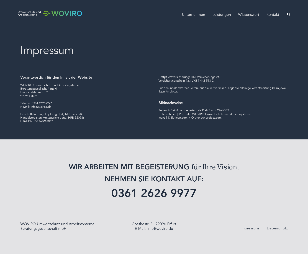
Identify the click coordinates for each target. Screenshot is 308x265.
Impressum (249, 228)
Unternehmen (193, 15)
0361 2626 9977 (154, 194)
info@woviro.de (41, 106)
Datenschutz (277, 228)
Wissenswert (248, 15)
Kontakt (272, 15)
